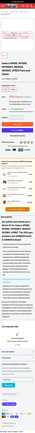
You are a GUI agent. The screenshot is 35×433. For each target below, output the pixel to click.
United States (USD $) (9, 394)
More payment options (17, 135)
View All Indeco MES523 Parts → (17, 209)
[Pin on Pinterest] (24, 142)
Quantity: (5, 117)
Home (2, 11)
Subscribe (8, 385)
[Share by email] (32, 142)
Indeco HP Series (14, 11)
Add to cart (17, 124)
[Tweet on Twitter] (28, 142)
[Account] (27, 6)
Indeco (7, 11)
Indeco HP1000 (23, 11)
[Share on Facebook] (21, 142)
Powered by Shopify (8, 426)
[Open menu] (2, 6)
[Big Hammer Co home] (12, 6)
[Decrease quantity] (11, 117)
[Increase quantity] (21, 117)
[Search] (23, 6)
